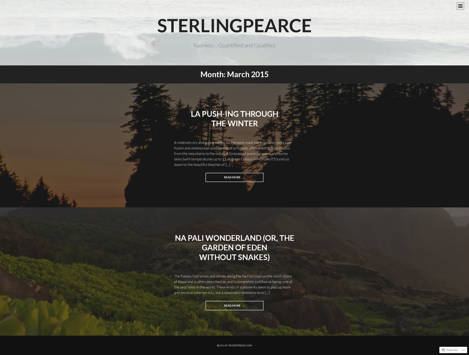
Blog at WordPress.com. (234, 345)
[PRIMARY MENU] (460, 6)
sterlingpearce (234, 25)
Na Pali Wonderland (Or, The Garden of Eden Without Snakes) (234, 247)
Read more (223, 178)
